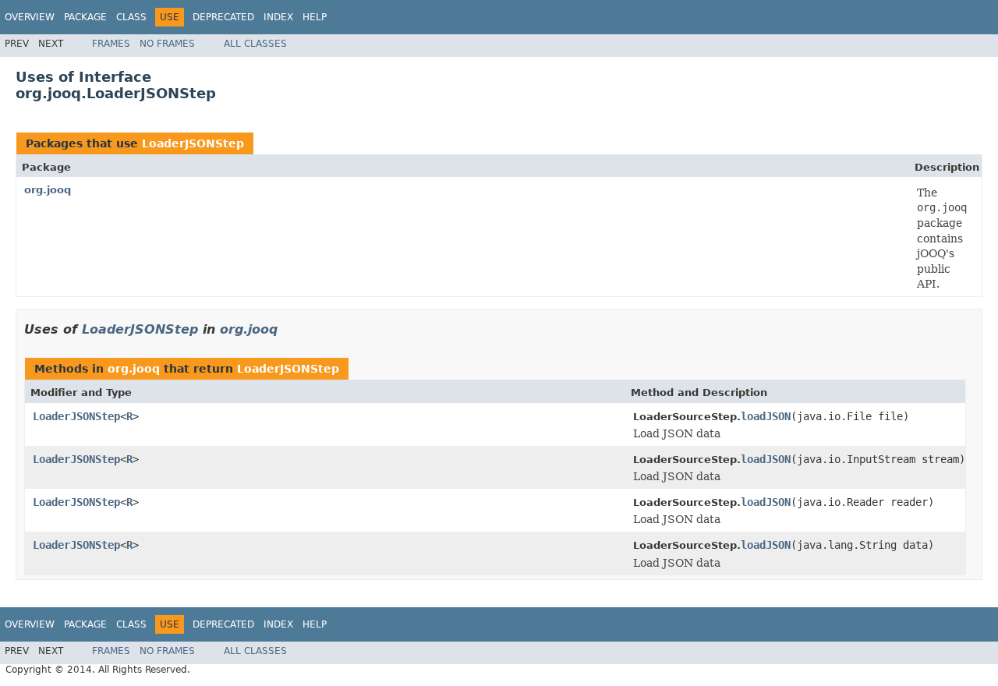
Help (315, 17)
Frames (111, 43)
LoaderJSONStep (193, 143)
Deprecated (223, 17)
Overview (30, 17)
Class (131, 17)
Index (278, 17)
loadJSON (766, 416)
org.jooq (47, 190)
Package (85, 17)
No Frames (167, 43)
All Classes (255, 43)
